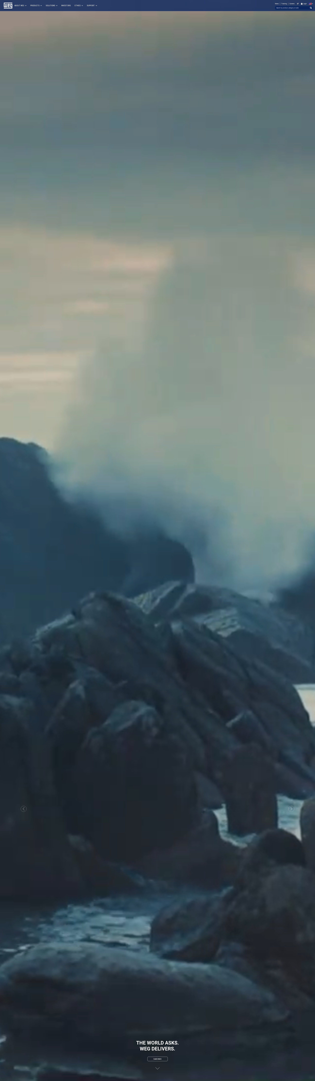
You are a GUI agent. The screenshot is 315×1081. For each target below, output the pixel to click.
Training (284, 4)
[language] (310, 3)
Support (91, 6)
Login (305, 4)
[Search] (311, 8)
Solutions (50, 6)
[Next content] (157, 1066)
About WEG (19, 6)
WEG (7, 5)
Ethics (78, 6)
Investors (66, 6)
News (277, 4)
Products (34, 6)
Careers (292, 4)
